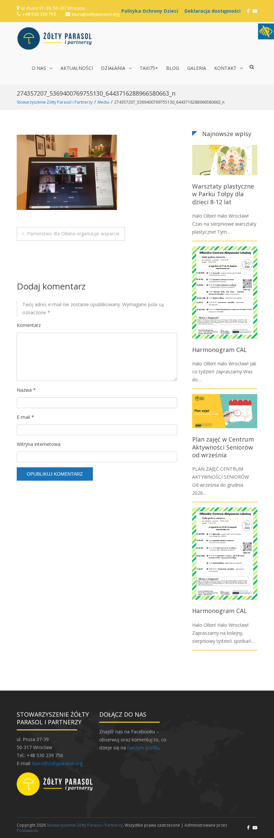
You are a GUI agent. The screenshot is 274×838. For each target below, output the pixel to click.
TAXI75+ (149, 68)
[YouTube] (255, 11)
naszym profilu (143, 747)
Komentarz (29, 325)
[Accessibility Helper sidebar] (266, 31)
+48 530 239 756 (39, 14)
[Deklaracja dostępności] (214, 11)
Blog (172, 68)
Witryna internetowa (38, 444)
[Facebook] (248, 11)
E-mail (25, 417)
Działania (113, 68)
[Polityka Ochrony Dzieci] (151, 11)
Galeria (196, 68)
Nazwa (26, 390)
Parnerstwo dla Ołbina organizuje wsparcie (73, 233)
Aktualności (76, 68)
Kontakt (225, 68)
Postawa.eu (27, 830)
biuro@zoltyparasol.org (96, 14)
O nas (39, 68)
